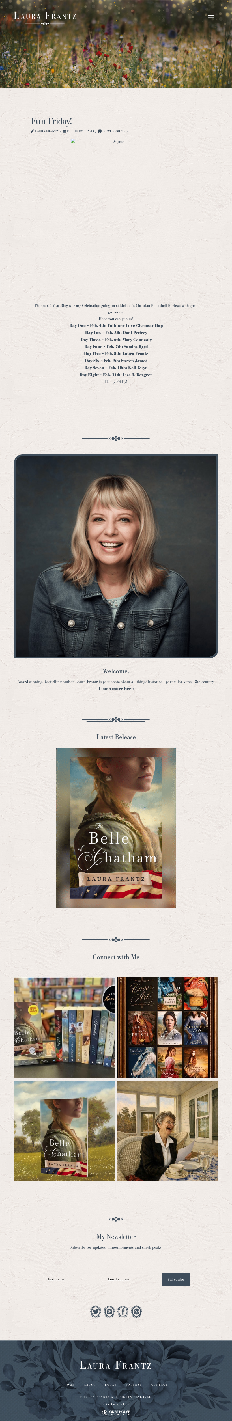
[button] (211, 18)
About (90, 1385)
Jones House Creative (116, 1412)
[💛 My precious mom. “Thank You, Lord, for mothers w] (167, 1131)
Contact (159, 1385)
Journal (134, 1385)
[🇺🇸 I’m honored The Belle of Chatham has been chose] (64, 1131)
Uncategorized (114, 131)
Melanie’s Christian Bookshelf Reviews (151, 305)
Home (70, 1385)
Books (111, 1385)
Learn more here (116, 688)
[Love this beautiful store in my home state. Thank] (64, 1027)
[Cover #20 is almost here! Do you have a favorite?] (167, 1027)
